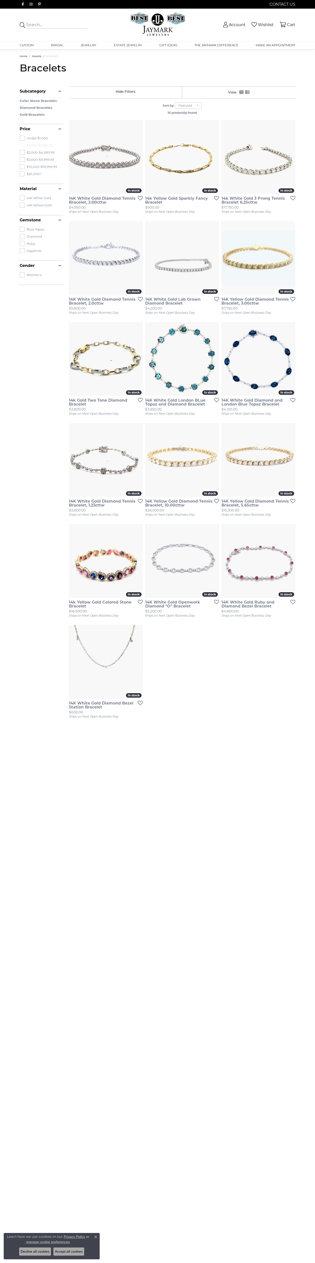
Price (25, 129)
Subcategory (33, 91)
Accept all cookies (69, 1251)
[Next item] (137, 359)
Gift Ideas (168, 45)
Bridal (57, 45)
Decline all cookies (35, 1251)
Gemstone (30, 220)
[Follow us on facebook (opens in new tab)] (23, 4)
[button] (234, 25)
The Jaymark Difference (216, 45)
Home (23, 56)
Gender (27, 266)
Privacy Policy (74, 1237)
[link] (281, 4)
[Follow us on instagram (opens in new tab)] (31, 4)
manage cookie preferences (48, 1242)
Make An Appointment (275, 45)
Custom (27, 45)
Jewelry (88, 45)
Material (28, 189)
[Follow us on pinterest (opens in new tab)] (39, 4)
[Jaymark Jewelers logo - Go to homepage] (157, 25)
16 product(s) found (182, 113)
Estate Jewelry (128, 45)
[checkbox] (34, 138)
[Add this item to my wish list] (139, 198)
